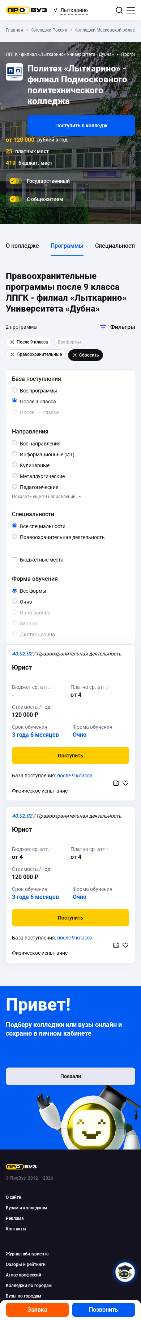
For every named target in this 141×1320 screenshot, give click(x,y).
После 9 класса (46, 402)
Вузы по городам (23, 1296)
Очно (32, 602)
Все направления (56, 444)
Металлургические (64, 476)
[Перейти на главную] (26, 10)
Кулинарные (49, 465)
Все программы (52, 391)
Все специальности (60, 526)
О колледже (22, 245)
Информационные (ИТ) (69, 454)
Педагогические (58, 487)
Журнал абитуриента (27, 1254)
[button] (70, 755)
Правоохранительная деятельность (73, 537)
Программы (67, 245)
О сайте (13, 1197)
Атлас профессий (23, 1275)
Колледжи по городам (29, 1285)
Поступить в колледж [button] (81, 125)
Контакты (16, 1228)
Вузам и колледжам (26, 1207)
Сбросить (89, 355)
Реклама (15, 1218)
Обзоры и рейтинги (26, 1264)
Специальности (116, 245)
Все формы (41, 591)
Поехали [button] (70, 1076)
